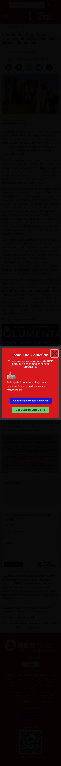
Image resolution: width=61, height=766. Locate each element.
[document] (30, 383)
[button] (54, 353)
